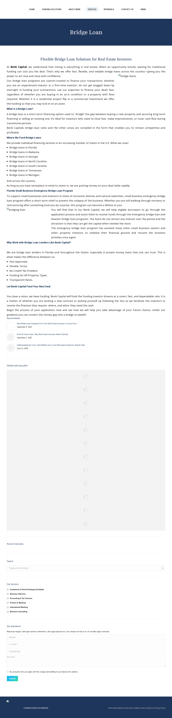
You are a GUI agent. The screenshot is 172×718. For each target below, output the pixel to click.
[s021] (86, 390)
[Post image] (11, 326)
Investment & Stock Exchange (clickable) (27, 589)
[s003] (86, 483)
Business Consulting (18, 612)
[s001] (86, 376)
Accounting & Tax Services (21, 598)
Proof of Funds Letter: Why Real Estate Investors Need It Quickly (42, 334)
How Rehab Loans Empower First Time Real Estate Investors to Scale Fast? (47, 324)
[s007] (86, 497)
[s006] (86, 524)
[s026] (86, 403)
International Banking (19, 607)
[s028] (86, 443)
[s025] (86, 416)
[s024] (86, 457)
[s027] (86, 470)
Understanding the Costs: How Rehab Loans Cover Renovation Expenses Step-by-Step (51, 345)
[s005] (86, 510)
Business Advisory (18, 594)
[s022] (86, 430)
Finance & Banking (18, 603)
